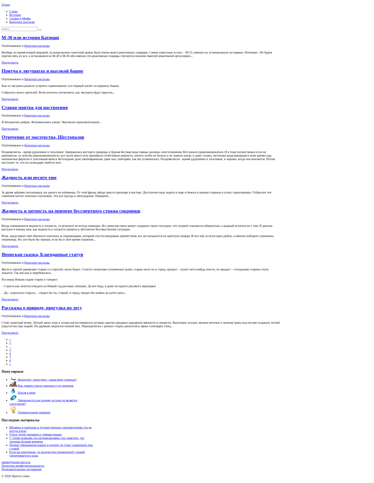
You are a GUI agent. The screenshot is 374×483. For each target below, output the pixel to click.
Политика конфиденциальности (23, 465)
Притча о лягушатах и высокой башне (42, 70)
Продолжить (10, 62)
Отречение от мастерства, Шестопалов (43, 137)
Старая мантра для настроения (35, 107)
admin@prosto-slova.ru (16, 462)
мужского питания (45, 479)
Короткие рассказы (22, 22)
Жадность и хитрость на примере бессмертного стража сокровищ (71, 210)
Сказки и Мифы (20, 18)
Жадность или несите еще (29, 177)
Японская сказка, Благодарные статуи (42, 254)
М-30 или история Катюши (30, 37)
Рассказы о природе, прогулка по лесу (42, 307)
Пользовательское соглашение (22, 469)
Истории (15, 15)
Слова (13, 11)
